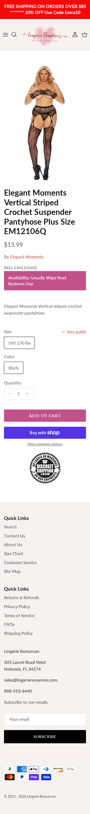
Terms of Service (19, 615)
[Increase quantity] (28, 393)
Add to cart (45, 415)
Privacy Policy (17, 606)
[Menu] (5, 34)
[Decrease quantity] (8, 393)
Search (10, 526)
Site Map (12, 571)
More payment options (45, 444)
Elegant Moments (26, 256)
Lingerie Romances (41, 796)
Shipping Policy (18, 633)
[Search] (16, 34)
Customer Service (20, 562)
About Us (13, 544)
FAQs (9, 624)
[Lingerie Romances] (45, 34)
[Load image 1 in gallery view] (45, 117)
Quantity (12, 383)
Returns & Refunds (21, 597)
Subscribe (45, 736)
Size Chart (13, 553)
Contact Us (14, 535)
